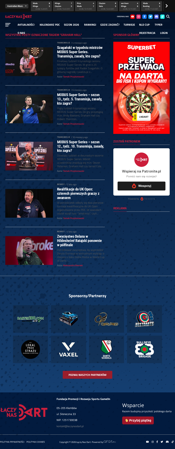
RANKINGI (90, 25)
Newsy (61, 184)
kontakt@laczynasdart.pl (70, 426)
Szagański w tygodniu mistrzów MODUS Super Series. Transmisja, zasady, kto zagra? (80, 51)
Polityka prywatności (12, 442)
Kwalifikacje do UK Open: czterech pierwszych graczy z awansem (78, 193)
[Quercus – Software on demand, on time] (110, 442)
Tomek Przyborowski (73, 76)
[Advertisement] (141, 236)
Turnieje (129, 25)
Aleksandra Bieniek (73, 265)
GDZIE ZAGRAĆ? (109, 25)
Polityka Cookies (35, 442)
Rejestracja (147, 33)
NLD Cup (144, 25)
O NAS (21, 33)
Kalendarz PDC (50, 25)
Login (164, 33)
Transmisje (63, 42)
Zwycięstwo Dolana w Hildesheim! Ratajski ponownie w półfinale (79, 240)
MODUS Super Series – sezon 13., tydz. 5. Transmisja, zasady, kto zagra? (79, 99)
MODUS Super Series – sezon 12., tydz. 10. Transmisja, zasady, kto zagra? (80, 146)
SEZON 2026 (71, 25)
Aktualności (26, 25)
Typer (158, 25)
